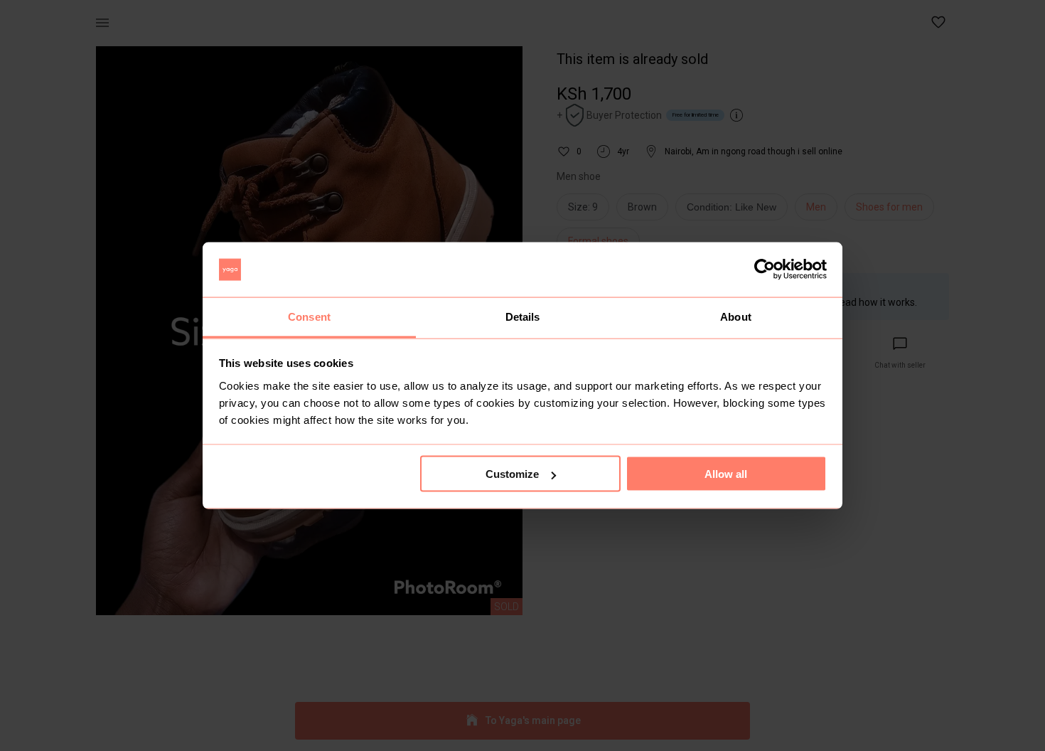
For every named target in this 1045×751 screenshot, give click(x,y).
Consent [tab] (309, 316)
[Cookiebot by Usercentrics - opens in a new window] (764, 269)
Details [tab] (522, 316)
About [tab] (735, 316)
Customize (512, 474)
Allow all (725, 474)
